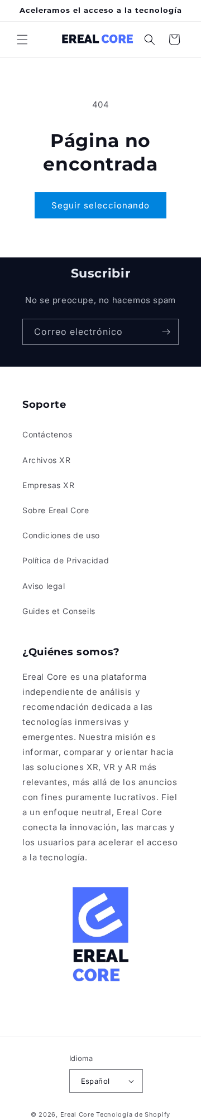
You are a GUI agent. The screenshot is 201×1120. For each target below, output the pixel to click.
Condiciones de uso (61, 535)
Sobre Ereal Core (55, 510)
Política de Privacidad (65, 560)
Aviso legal (43, 586)
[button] (22, 39)
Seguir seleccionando (100, 205)
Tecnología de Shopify (133, 1114)
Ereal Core (77, 1114)
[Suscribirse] (166, 332)
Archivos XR (46, 460)
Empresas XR (48, 485)
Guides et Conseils (58, 611)
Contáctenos (47, 434)
